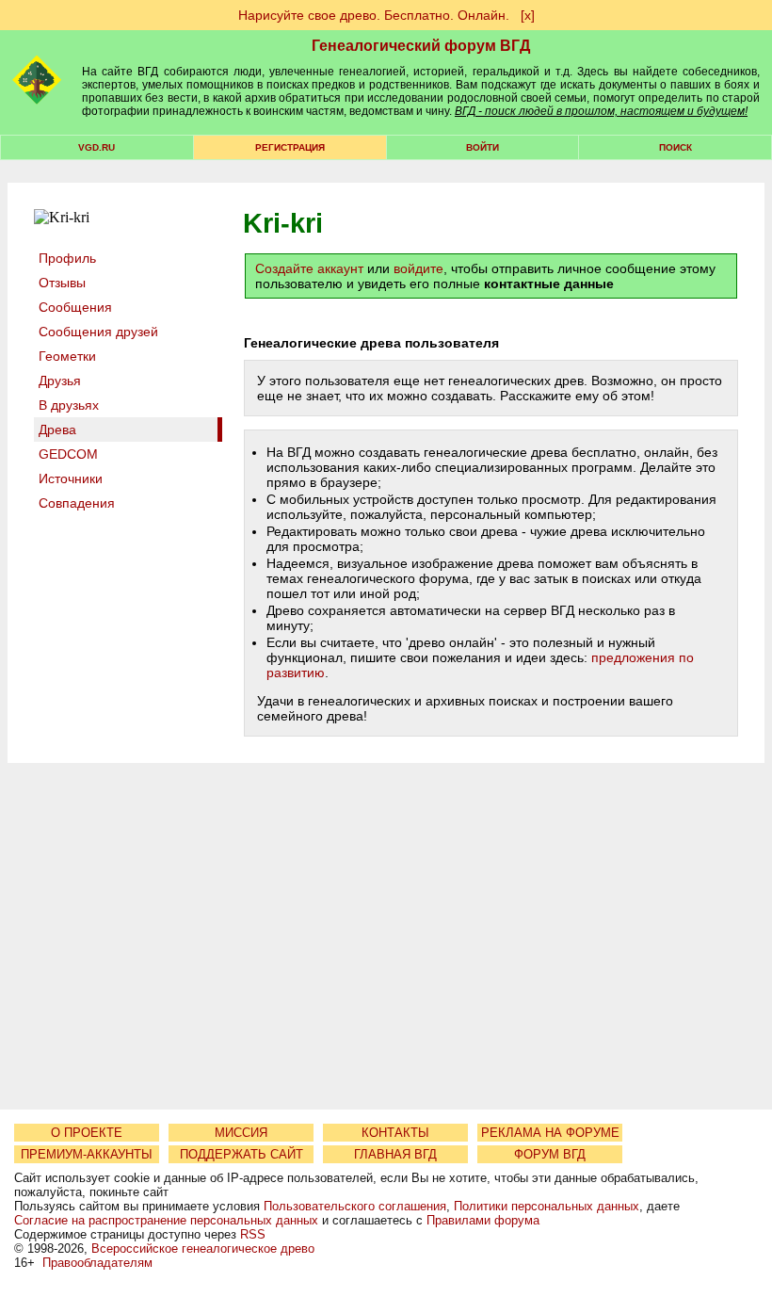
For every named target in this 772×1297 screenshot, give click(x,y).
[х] (528, 15)
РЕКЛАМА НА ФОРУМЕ (550, 1133)
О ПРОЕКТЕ (86, 1133)
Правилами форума (482, 1220)
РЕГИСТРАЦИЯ (290, 147)
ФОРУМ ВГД (550, 1154)
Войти (482, 147)
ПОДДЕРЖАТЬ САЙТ (241, 1154)
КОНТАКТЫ (395, 1133)
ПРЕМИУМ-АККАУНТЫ (87, 1154)
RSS (252, 1234)
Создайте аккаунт (309, 268)
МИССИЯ (241, 1133)
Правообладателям (97, 1263)
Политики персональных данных (546, 1206)
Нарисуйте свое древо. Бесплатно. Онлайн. (373, 15)
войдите (418, 268)
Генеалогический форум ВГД (421, 46)
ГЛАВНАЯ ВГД (395, 1154)
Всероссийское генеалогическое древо (202, 1248)
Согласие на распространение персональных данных (166, 1220)
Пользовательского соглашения (355, 1206)
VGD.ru (96, 147)
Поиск (675, 147)
